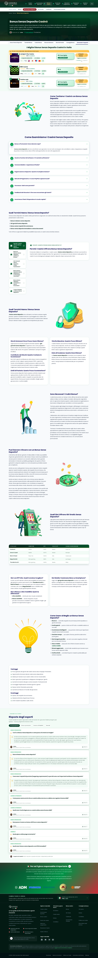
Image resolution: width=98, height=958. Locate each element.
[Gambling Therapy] (77, 887)
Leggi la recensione (81, 58)
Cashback (48, 9)
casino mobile (56, 645)
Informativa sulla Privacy (78, 955)
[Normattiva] (34, 887)
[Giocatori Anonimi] (63, 887)
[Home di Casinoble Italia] (10, 3)
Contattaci (55, 922)
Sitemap (87, 955)
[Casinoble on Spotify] (53, 939)
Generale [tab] (48, 725)
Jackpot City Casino (27, 54)
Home (10, 13)
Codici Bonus (38, 42)
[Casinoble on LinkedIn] (41, 939)
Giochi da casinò (44, 920)
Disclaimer (48, 955)
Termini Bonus (28, 42)
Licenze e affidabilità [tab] (38, 725)
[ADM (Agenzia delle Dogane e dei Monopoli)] (20, 887)
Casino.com (24, 79)
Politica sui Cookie (67, 955)
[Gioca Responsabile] (49, 887)
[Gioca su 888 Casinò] (14, 70)
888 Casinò (24, 67)
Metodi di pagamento (43, 924)
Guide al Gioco (44, 931)
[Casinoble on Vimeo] (49, 939)
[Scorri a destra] (89, 43)
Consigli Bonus (70, 42)
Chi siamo (81, 909)
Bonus (19, 9)
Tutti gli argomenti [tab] (14, 725)
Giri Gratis (40, 9)
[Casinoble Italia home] (13, 906)
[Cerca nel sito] (92, 3)
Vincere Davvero (48, 42)
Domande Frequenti (82, 42)
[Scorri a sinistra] (9, 43)
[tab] (17, 245)
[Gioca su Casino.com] (14, 83)
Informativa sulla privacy (83, 924)
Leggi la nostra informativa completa (63, 947)
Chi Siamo (55, 910)
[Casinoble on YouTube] (45, 939)
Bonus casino (43, 916)
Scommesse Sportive (43, 913)
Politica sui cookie (83, 920)
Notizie (55, 918)
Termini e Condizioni (57, 955)
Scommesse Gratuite (59, 9)
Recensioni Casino (45, 928)
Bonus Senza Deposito (30, 9)
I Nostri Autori (56, 914)
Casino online (43, 909)
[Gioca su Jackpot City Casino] (14, 57)
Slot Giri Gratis (60, 42)
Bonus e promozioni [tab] (26, 725)
